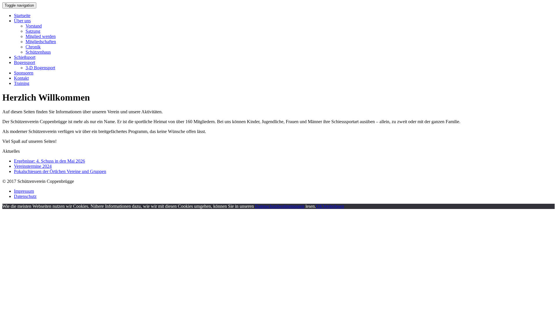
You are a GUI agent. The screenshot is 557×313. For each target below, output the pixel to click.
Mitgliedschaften (41, 41)
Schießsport (24, 57)
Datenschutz (25, 196)
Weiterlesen (333, 206)
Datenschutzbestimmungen (279, 206)
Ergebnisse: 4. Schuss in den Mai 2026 (49, 161)
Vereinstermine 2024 (33, 166)
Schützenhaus (38, 52)
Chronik (33, 46)
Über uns (22, 20)
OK (319, 206)
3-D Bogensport (40, 67)
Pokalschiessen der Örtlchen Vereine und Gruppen (60, 171)
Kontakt (21, 78)
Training (21, 83)
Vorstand (34, 25)
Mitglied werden (41, 36)
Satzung (33, 31)
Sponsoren (23, 72)
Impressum (24, 191)
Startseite (22, 15)
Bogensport (24, 62)
